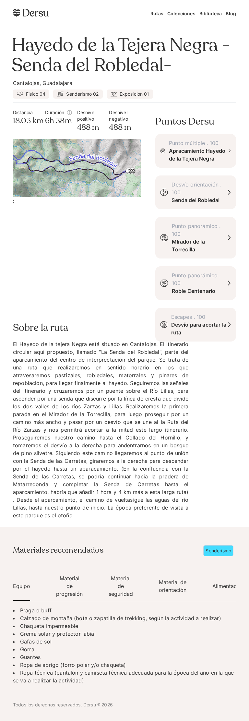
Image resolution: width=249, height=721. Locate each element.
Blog (231, 13)
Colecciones (181, 13)
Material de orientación (172, 586)
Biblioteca (210, 13)
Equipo (21, 586)
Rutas (156, 13)
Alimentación (228, 586)
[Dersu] (31, 13)
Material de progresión (69, 586)
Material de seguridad (121, 586)
